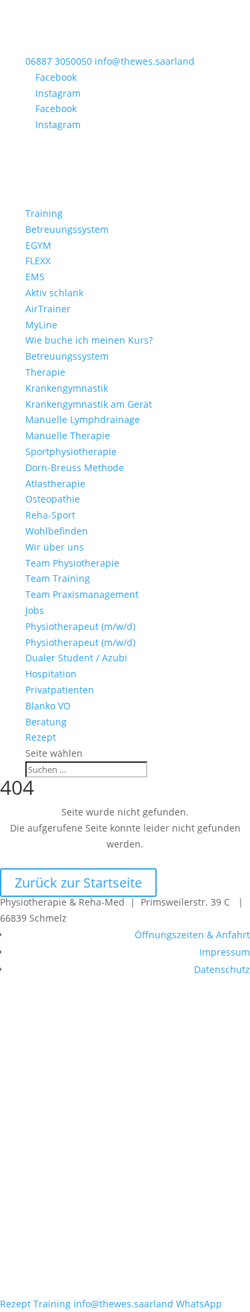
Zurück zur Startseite (78, 883)
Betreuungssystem (67, 229)
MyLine (41, 324)
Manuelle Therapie (67, 435)
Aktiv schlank (54, 292)
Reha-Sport (50, 515)
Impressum (224, 952)
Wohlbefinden (56, 531)
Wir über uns (54, 547)
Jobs (34, 610)
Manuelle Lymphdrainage (82, 419)
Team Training (57, 578)
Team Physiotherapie (72, 563)
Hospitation (51, 673)
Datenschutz (222, 969)
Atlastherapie (55, 483)
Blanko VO (48, 705)
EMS (35, 276)
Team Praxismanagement (82, 594)
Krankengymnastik (66, 388)
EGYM (38, 245)
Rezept (40, 737)
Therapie (45, 372)
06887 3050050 (58, 61)
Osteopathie (52, 499)
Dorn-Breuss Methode (74, 467)
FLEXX (38, 260)
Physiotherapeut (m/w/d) (80, 626)
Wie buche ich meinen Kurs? (89, 340)
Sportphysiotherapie (71, 451)
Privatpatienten (59, 689)
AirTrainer (48, 308)
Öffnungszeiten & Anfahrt (192, 934)
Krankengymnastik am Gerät (88, 404)
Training (44, 213)
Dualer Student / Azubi (76, 657)
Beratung (46, 721)
